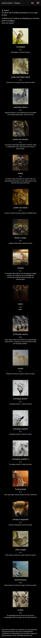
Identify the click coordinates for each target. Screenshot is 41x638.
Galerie (6, 10)
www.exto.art (22, 629)
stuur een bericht (8, 23)
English (32, 3)
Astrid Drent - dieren (11, 2)
